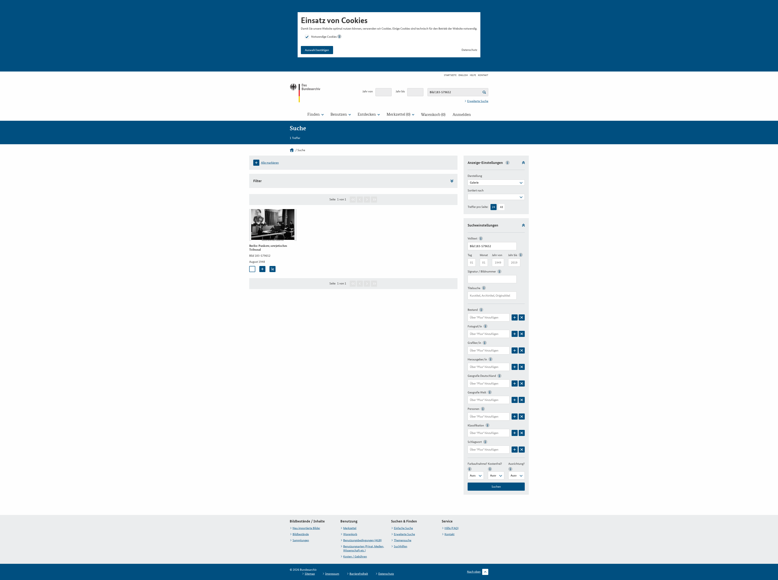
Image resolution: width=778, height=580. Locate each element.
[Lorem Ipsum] (515, 317)
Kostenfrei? (495, 464)
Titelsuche (474, 288)
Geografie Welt (477, 392)
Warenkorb (350, 534)
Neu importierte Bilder (306, 528)
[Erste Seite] (353, 200)
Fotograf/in (475, 326)
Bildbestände (301, 534)
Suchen (496, 486)
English (463, 75)
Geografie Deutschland (482, 376)
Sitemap (310, 574)
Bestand (473, 310)
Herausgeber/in (477, 359)
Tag (470, 255)
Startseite (450, 75)
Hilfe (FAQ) (451, 528)
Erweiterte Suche (477, 101)
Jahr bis (400, 91)
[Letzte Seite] (374, 200)
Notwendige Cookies (324, 36)
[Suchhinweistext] (484, 92)
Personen (473, 409)
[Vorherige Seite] (360, 200)
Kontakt (483, 75)
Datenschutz (469, 50)
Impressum (332, 574)
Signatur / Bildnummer (482, 271)
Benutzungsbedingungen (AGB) (362, 540)
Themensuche (402, 540)
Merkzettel (349, 528)
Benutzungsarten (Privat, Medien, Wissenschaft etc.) (363, 548)
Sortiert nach (476, 190)
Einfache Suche (403, 528)
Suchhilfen (400, 546)
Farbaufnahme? (477, 464)
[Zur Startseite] (305, 93)
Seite (332, 199)
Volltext (472, 238)
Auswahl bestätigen (317, 50)
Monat (484, 255)
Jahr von (367, 91)
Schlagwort (475, 442)
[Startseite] (292, 150)
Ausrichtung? (516, 464)
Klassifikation (476, 425)
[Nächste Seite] (367, 200)
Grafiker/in (474, 343)
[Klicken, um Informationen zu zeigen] (339, 36)
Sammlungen (301, 540)
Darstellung (475, 176)
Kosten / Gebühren (355, 556)
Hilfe (473, 75)
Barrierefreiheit (358, 574)
